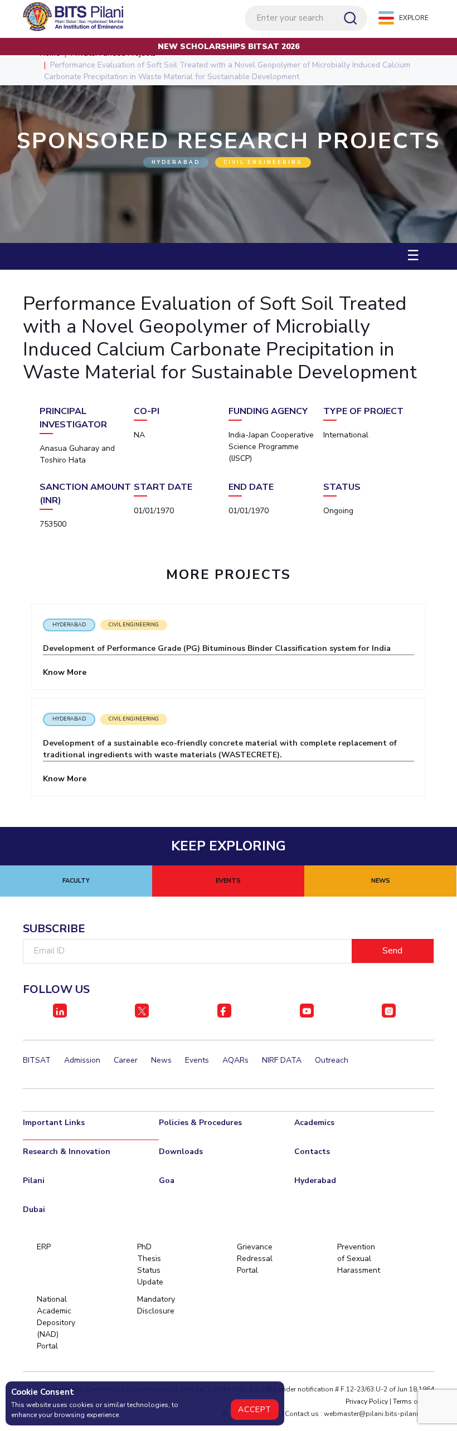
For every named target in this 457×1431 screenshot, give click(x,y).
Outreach (331, 1060)
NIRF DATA (282, 1060)
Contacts (312, 1151)
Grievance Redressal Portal (255, 1259)
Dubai (34, 1209)
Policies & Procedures (200, 1122)
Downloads (181, 1151)
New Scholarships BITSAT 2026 (228, 46)
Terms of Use (413, 1401)
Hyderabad (69, 624)
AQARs (235, 1060)
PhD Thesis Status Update (150, 1264)
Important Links (54, 1122)
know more (66, 672)
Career (126, 1060)
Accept (254, 1409)
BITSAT (37, 1060)
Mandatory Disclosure (155, 1305)
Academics (314, 1122)
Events (197, 1060)
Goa (166, 1180)
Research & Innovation (66, 1151)
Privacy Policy (367, 1401)
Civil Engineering (134, 624)
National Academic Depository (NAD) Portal (55, 1322)
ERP (44, 1247)
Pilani (34, 1180)
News (161, 1060)
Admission (82, 1060)
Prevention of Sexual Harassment (356, 1259)
